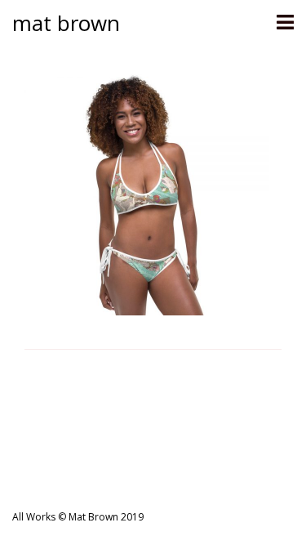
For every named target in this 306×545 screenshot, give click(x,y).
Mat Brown (66, 23)
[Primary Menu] (285, 22)
